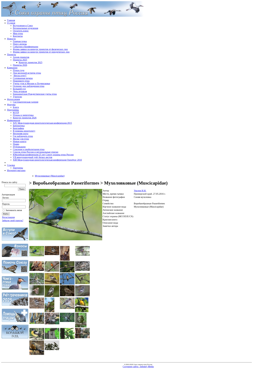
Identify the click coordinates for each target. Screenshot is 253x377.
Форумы (11, 104)
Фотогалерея (13, 99)
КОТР (16, 112)
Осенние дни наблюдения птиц (28, 86)
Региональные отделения (25, 28)
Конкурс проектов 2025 (30, 62)
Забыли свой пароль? (12, 220)
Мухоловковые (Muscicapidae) (50, 176)
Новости (11, 38)
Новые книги (19, 141)
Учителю (17, 96)
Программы (13, 110)
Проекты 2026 (20, 65)
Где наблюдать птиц (23, 136)
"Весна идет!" (20, 75)
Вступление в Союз (23, 25)
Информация (13, 120)
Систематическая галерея (25, 102)
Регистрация (8, 217)
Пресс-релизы (20, 44)
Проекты (11, 54)
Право (16, 144)
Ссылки (11, 165)
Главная (11, 20)
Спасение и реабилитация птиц (29, 149)
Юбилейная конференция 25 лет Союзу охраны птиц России (43, 154)
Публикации (19, 146)
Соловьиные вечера (23, 78)
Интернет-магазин (16, 170)
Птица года (18, 70)
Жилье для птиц (21, 139)
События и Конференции (25, 46)
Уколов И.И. (140, 190)
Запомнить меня (14, 210)
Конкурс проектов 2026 (24, 117)
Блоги (16, 107)
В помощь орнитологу (24, 131)
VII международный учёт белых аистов (32, 157)
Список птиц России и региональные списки (35, 152)
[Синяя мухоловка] (65, 239)
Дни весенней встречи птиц (27, 73)
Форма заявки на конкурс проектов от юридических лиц (41, 52)
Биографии (18, 128)
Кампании (12, 67)
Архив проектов (21, 57)
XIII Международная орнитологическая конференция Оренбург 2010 (47, 160)
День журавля (20, 91)
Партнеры (18, 168)
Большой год (19, 89)
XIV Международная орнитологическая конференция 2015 (42, 123)
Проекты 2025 (20, 60)
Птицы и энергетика (23, 115)
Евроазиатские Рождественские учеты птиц (35, 94)
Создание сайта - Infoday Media (138, 366)
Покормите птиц (21, 81)
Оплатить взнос (21, 31)
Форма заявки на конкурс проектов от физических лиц (40, 49)
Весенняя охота (20, 133)
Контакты (18, 36)
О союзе (11, 23)
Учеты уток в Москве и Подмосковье (31, 83)
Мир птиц (18, 33)
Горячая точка (20, 41)
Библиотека (19, 125)
